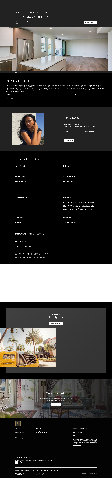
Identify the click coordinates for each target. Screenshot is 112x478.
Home (17, 470)
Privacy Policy (89, 443)
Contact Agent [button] (69, 140)
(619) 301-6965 (67, 126)
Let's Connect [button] (56, 404)
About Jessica (25, 470)
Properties (35, 470)
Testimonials (44, 470)
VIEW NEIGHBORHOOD (56, 323)
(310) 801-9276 (43, 432)
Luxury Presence (43, 474)
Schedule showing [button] (90, 22)
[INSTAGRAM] (72, 136)
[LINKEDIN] (68, 136)
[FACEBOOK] (65, 136)
